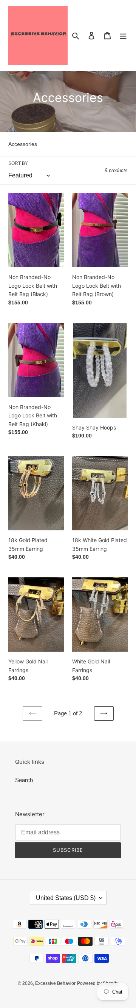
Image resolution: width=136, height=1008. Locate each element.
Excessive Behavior (55, 983)
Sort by (18, 163)
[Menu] (123, 35)
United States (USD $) (66, 898)
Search (24, 780)
